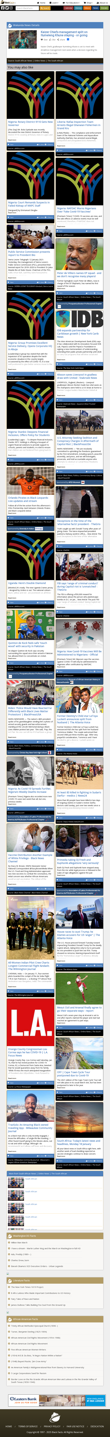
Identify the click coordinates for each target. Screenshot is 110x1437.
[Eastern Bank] (57, 1400)
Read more (12, 140)
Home (42, 2)
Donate (104, 8)
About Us (104, 2)
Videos (87, 8)
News (95, 8)
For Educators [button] (72, 2)
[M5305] (55, 1274)
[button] (13, 1434)
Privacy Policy (52, 1426)
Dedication (97, 1426)
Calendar (68, 8)
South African (31, 1179)
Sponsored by (68, 482)
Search (46, 8)
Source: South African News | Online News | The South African (35, 60)
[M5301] (55, 1312)
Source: (16, 148)
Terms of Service (28, 1426)
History (78, 8)
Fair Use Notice (75, 1426)
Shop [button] (89, 2)
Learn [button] (54, 2)
